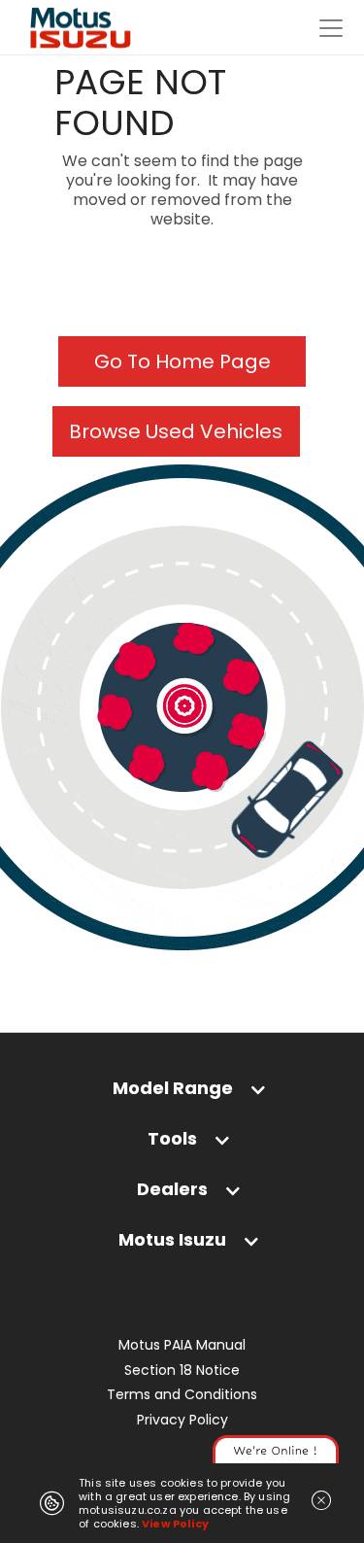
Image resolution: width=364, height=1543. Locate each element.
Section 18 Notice (182, 1370)
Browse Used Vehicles (175, 431)
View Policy (175, 1523)
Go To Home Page (182, 361)
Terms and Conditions (182, 1395)
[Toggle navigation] (331, 28)
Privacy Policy (182, 1420)
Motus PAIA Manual (182, 1345)
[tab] (182, 1092)
